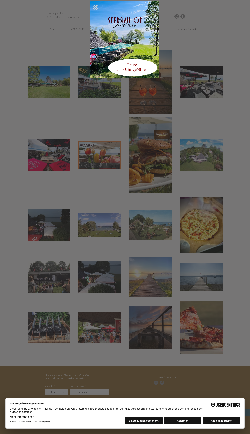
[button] (95, 7)
